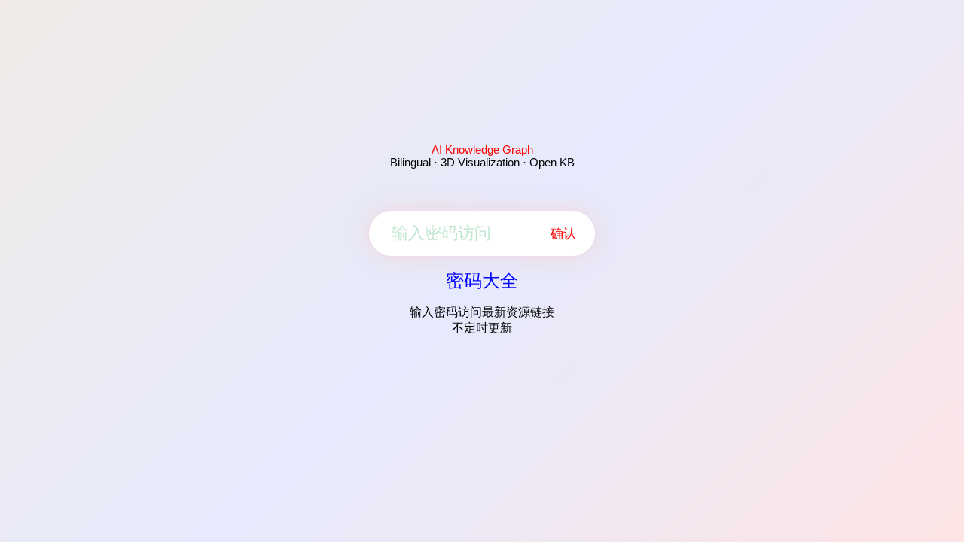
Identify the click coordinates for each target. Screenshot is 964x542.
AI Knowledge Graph (482, 149)
